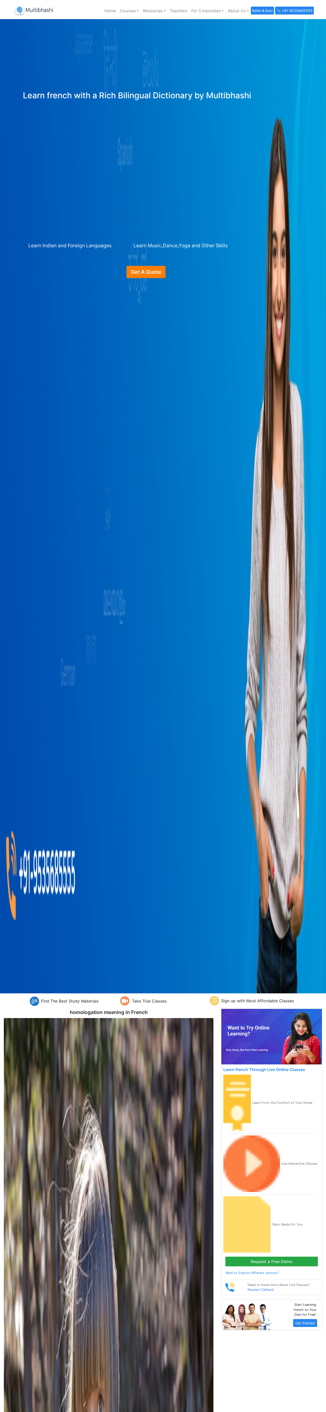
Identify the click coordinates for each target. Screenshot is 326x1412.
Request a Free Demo (271, 1261)
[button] (129, 11)
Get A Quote (146, 272)
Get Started (305, 1323)
